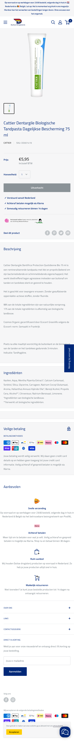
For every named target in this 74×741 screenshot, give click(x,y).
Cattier (7, 143)
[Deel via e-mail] (67, 232)
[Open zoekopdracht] (53, 22)
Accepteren (14, 732)
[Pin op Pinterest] (54, 232)
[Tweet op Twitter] (61, 232)
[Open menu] (5, 22)
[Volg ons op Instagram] (12, 699)
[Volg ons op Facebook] (6, 699)
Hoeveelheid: (10, 174)
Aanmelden (15, 671)
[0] (67, 22)
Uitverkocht (37, 188)
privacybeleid (58, 725)
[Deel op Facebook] (47, 232)
